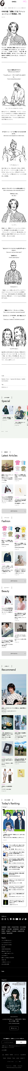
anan (3, 1054)
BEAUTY (4, 929)
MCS (20, 1061)
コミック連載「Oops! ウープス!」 (8, 953)
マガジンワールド (8, 1065)
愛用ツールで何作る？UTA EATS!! (8, 957)
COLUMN (14, 931)
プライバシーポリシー (15, 1045)
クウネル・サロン (10, 1061)
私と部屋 (3, 946)
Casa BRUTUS (23, 1054)
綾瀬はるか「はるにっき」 (6, 951)
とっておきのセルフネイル (6, 942)
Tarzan (13, 1058)
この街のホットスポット (6, 962)
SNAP (9, 927)
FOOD (3, 931)
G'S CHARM (23, 927)
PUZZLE (3, 933)
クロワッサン (16, 1054)
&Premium (9, 1058)
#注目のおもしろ (5, 387)
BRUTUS (6, 1054)
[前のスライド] (3, 431)
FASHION (4, 927)
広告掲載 (14, 1065)
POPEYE (11, 1054)
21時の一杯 (4, 959)
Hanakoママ (22, 1058)
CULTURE (9, 929)
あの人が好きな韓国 (5, 964)
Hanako (4, 1058)
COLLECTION (15, 927)
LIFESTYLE (22, 929)
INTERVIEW (16, 929)
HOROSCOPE (21, 931)
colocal (17, 1058)
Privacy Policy (20, 1065)
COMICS (8, 931)
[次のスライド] (5, 431)
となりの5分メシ (5, 955)
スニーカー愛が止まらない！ (7, 940)
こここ (16, 1061)
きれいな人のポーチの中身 (6, 944)
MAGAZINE (9, 933)
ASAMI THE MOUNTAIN (6, 949)
